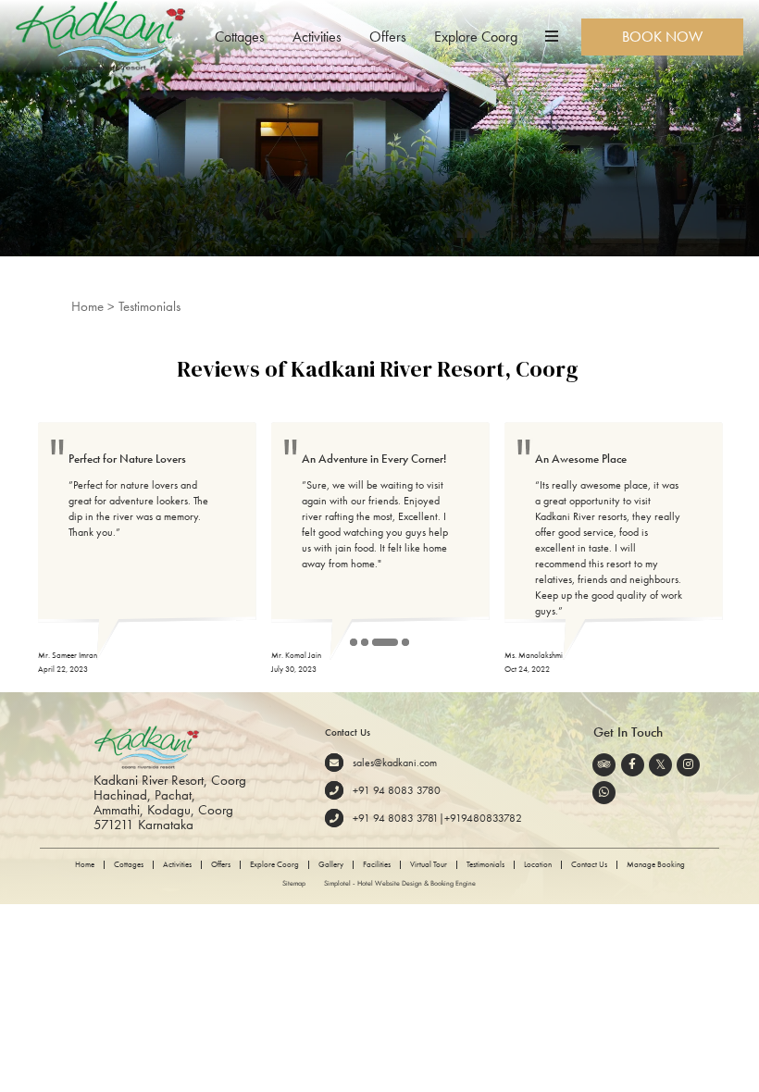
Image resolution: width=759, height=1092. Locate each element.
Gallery (330, 865)
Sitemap (293, 882)
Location (538, 865)
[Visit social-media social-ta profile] (604, 764)
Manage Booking (656, 865)
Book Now (662, 36)
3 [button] (376, 643)
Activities (317, 36)
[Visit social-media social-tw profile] (660, 764)
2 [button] (365, 643)
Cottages (240, 36)
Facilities (377, 865)
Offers (387, 36)
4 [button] (406, 643)
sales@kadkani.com (395, 763)
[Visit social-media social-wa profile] (604, 792)
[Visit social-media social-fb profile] (632, 764)
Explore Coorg (475, 36)
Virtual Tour (428, 865)
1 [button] (354, 643)
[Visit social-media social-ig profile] (688, 764)
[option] (147, 549)
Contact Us (589, 865)
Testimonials (485, 865)
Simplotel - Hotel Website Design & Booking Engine (400, 882)
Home (87, 306)
